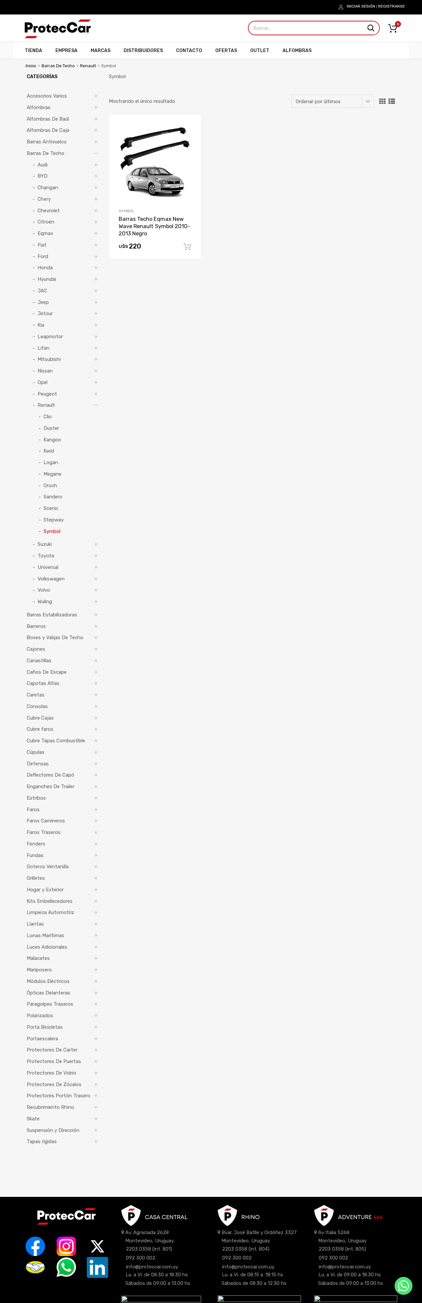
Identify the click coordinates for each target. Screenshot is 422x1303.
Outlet (259, 50)
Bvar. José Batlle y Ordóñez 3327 (259, 1232)
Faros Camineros (46, 821)
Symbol (127, 211)
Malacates (38, 958)
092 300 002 (140, 1258)
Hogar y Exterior (45, 890)
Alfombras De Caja (48, 130)
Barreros (36, 626)
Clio (48, 417)
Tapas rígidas (42, 1141)
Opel (42, 382)
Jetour (45, 313)
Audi (42, 165)
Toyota (46, 556)
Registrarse (391, 6)
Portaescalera (42, 1039)
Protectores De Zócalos (54, 1084)
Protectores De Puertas (54, 1061)
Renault (88, 65)
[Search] (371, 28)
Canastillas (39, 661)
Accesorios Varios (47, 96)
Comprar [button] (187, 247)
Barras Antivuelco (47, 142)
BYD (42, 176)
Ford (43, 256)
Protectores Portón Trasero (58, 1096)
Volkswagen (51, 579)
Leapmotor (50, 337)
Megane (52, 474)
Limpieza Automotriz (50, 912)
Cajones (36, 649)
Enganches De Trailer (51, 786)
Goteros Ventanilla (48, 867)
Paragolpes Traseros (50, 1004)
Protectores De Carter (52, 1050)
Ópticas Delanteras (48, 993)
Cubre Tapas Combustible (56, 741)
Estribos (36, 798)
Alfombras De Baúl (48, 119)
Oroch (50, 486)
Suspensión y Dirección (53, 1130)
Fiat (42, 245)
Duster (51, 428)
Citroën (46, 222)
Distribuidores (143, 50)
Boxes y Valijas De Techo (55, 637)
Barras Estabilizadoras (52, 615)
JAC (42, 291)
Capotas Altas (43, 683)
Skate (33, 1119)
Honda (45, 268)
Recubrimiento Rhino (50, 1107)
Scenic (51, 508)
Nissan (45, 371)
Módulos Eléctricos (48, 981)
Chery (44, 199)
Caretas (36, 695)
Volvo (44, 590)
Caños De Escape (47, 672)
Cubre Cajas (40, 718)
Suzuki (45, 544)
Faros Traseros (44, 832)
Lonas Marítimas (45, 935)
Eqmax (45, 233)
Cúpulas (36, 752)
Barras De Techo (58, 65)
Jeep (43, 302)
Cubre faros (40, 729)
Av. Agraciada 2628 (147, 1232)
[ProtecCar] (58, 37)
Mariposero (39, 970)
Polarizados (40, 1016)
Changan (48, 188)
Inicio (31, 65)
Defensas (38, 764)
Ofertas (226, 50)
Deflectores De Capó (50, 775)
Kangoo (52, 440)
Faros (33, 810)
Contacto (189, 50)
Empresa (66, 50)
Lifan (43, 348)
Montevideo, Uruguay (149, 1241)
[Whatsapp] (403, 1286)
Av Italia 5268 (333, 1232)
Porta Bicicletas (45, 1027)
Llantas (35, 924)
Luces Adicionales (47, 947)
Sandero (53, 497)
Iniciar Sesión (361, 6)
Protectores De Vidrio (51, 1073)
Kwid (49, 451)
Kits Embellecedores (50, 901)
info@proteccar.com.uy (152, 1267)
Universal (48, 567)
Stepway (54, 520)
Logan (51, 462)
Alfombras (297, 50)
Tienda (33, 50)
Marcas (100, 50)
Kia (41, 325)
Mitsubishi (49, 359)
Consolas (37, 706)
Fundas (35, 855)
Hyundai (47, 279)
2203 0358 (138, 1249)
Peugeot (47, 394)
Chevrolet (49, 211)
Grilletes (36, 878)
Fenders (36, 844)
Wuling (45, 602)
